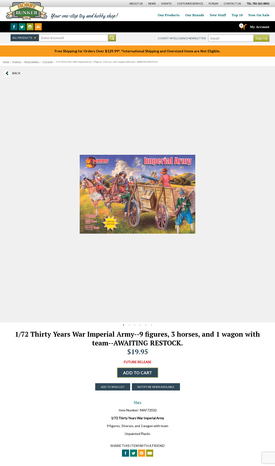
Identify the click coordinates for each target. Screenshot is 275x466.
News (152, 3)
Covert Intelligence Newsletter (182, 38)
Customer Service (190, 3)
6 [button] (151, 325)
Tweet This (133, 453)
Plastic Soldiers (31, 61)
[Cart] (243, 26)
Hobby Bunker (26, 10)
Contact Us (232, 3)
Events (166, 3)
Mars (137, 402)
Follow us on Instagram (30, 26)
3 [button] (135, 325)
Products (16, 61)
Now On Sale (258, 15)
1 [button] (123, 325)
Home (6, 61)
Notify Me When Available (156, 386)
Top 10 (237, 15)
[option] (137, 194)
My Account (259, 26)
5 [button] (146, 325)
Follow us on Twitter (22, 26)
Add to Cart (137, 372)
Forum (213, 3)
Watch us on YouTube (38, 26)
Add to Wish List (113, 386)
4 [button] (140, 325)
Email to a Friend (149, 453)
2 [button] (129, 325)
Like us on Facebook (14, 26)
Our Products (169, 15)
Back (16, 73)
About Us (136, 3)
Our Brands (194, 15)
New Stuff (218, 15)
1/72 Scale (47, 61)
